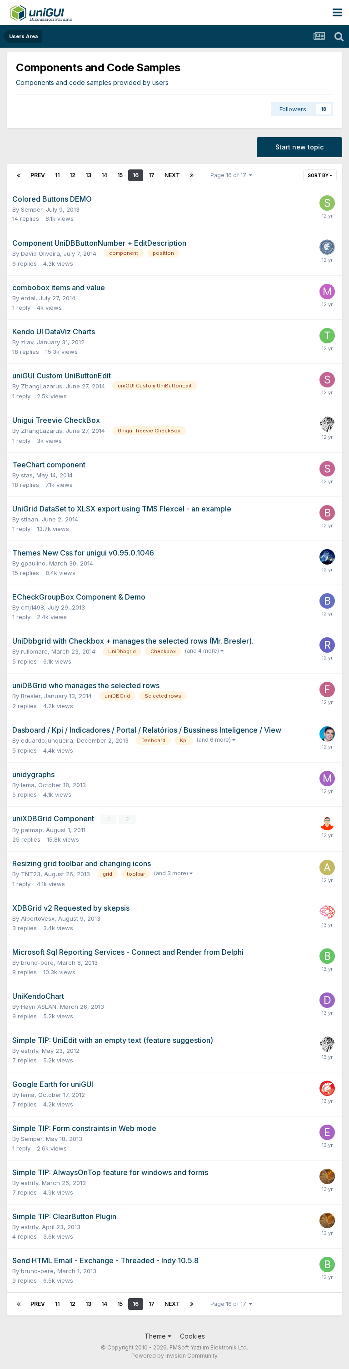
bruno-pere (37, 962)
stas (27, 475)
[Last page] (191, 175)
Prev (37, 175)
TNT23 (30, 874)
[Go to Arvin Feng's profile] (327, 557)
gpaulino (33, 563)
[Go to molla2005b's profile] (327, 291)
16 (136, 175)
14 (104, 175)
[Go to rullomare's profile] (327, 645)
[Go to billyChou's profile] (327, 513)
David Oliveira (40, 253)
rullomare (34, 651)
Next (172, 175)
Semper (31, 209)
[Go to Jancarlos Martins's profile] (327, 734)
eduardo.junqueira (47, 740)
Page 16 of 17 (229, 175)
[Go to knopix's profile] (327, 1088)
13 (88, 175)
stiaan (29, 519)
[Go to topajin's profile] (327, 335)
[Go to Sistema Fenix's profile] (327, 822)
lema (28, 785)
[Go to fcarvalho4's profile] (327, 689)
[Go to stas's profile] (327, 379)
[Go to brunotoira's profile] (327, 601)
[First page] (18, 175)
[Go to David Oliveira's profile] (327, 247)
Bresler (30, 695)
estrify (29, 1050)
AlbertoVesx (38, 918)
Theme (156, 1336)
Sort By (318, 175)
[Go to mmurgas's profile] (327, 778)
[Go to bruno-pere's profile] (327, 956)
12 (72, 175)
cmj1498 (32, 607)
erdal (28, 298)
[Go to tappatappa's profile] (327, 1176)
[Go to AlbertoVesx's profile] (327, 867)
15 (120, 175)
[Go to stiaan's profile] (327, 203)
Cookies (192, 1336)
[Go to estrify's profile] (327, 1132)
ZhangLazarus (41, 386)
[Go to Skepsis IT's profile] (327, 912)
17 (152, 175)
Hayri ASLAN (38, 1006)
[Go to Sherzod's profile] (327, 424)
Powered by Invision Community (174, 1355)
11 (57, 175)
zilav (27, 342)
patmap (31, 829)
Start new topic (299, 147)
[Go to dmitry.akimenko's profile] (327, 1000)
